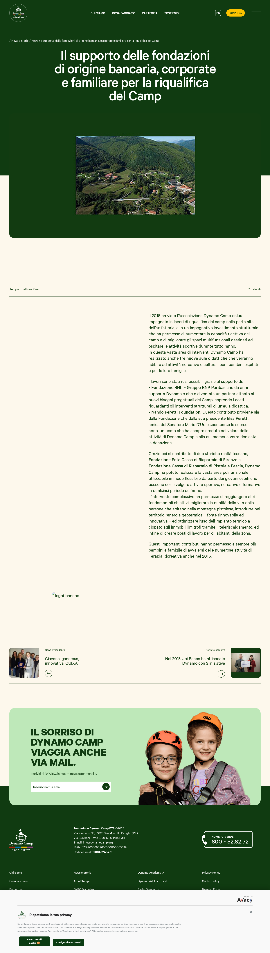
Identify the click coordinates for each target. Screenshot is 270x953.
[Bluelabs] (27, 840)
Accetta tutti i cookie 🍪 (34, 941)
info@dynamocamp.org (98, 842)
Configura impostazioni (68, 942)
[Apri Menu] (256, 12)
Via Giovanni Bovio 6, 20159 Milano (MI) (99, 838)
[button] (251, 911)
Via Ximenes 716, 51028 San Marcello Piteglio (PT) (106, 833)
